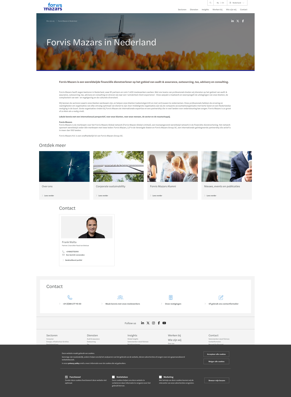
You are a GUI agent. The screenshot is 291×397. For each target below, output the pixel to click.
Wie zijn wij (231, 9)
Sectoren (182, 9)
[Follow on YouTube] (164, 323)
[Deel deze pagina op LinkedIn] (232, 21)
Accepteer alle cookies (216, 354)
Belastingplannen (134, 344)
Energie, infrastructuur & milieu (57, 341)
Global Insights (133, 339)
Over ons (47, 186)
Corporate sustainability (110, 186)
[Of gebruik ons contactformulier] (221, 300)
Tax (88, 344)
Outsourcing (91, 341)
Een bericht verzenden (75, 255)
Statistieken (122, 377)
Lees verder (49, 195)
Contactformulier (215, 341)
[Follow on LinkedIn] (143, 323)
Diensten (194, 9)
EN (223, 2)
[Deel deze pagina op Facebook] (243, 21)
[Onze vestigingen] (171, 300)
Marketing (168, 377)
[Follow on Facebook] (159, 323)
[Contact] (70, 300)
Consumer (50, 339)
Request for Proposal (216, 344)
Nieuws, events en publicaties (222, 186)
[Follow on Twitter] (148, 323)
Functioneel (75, 377)
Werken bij (217, 9)
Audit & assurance (93, 339)
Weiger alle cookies (216, 361)
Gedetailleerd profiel (73, 260)
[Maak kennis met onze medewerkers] (120, 300)
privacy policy (73, 363)
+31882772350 (72, 251)
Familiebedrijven (52, 344)
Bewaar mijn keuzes (217, 380)
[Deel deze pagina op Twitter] (237, 21)
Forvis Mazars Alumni (163, 186)
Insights (205, 9)
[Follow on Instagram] (154, 323)
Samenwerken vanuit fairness (138, 341)
